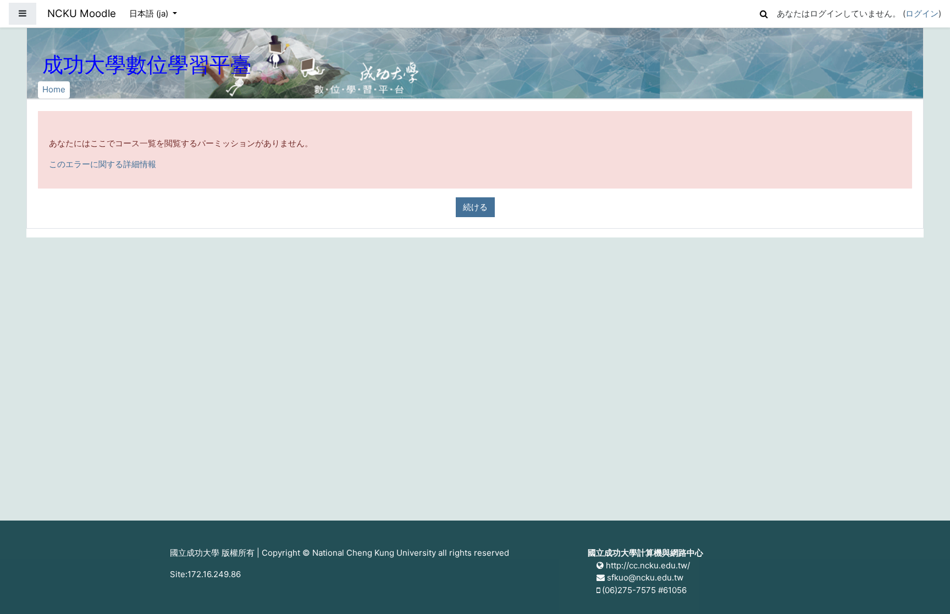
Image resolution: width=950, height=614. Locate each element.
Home (53, 89)
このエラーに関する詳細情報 (102, 164)
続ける (475, 207)
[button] (763, 12)
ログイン (921, 13)
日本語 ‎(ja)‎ (149, 13)
